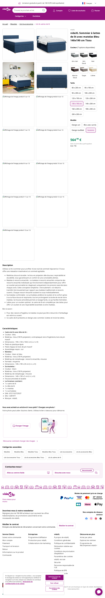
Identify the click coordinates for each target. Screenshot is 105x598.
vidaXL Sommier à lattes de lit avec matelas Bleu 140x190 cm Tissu (85, 36)
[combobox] (29, 10)
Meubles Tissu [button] (33, 452)
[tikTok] (101, 519)
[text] (75, 140)
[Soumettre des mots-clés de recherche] (43, 10)
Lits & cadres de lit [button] (54, 457)
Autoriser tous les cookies (54, 577)
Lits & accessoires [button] (66, 452)
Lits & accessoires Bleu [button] (84, 452)
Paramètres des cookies (63, 556)
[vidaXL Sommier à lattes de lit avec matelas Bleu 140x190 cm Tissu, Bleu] (18, 44)
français (89, 3)
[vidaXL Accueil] (6, 9)
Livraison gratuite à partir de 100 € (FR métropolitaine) (43, 3)
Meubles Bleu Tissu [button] (49, 452)
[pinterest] (96, 519)
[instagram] (91, 519)
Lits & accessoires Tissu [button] (12, 457)
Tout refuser (54, 583)
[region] (33, 584)
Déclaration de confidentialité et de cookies (19, 583)
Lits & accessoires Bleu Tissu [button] (34, 457)
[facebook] (86, 519)
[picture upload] (48, 426)
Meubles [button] (7, 452)
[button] (75, 58)
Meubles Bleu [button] (19, 452)
